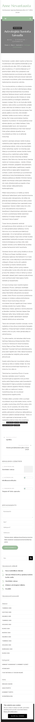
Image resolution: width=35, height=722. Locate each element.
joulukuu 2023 (6, 645)
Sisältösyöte (6, 688)
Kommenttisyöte (7, 692)
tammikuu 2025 (6, 620)
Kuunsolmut (23, 422)
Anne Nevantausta (16, 6)
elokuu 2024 (6, 628)
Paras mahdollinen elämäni (14, 571)
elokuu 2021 (6, 653)
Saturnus (16, 425)
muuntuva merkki (8, 425)
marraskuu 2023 (7, 649)
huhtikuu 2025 (6, 612)
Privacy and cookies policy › (11, 711)
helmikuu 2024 (6, 637)
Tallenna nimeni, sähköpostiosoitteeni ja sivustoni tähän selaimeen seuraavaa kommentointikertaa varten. (18, 539)
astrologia (10, 422)
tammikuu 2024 (6, 641)
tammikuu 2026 (6, 608)
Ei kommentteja (18, 42)
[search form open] (30, 18)
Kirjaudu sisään (7, 684)
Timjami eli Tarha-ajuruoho (11, 491)
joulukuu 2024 (6, 624)
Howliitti (8, 589)
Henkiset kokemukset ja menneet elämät (15, 664)
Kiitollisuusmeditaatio (9, 480)
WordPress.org (7, 696)
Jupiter (17, 422)
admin (10, 39)
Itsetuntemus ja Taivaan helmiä (12, 672)
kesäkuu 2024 (6, 632)
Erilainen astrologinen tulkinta (15, 585)
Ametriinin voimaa (8, 469)
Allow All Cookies (17, 716)
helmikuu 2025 (6, 616)
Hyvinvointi (17, 28)
